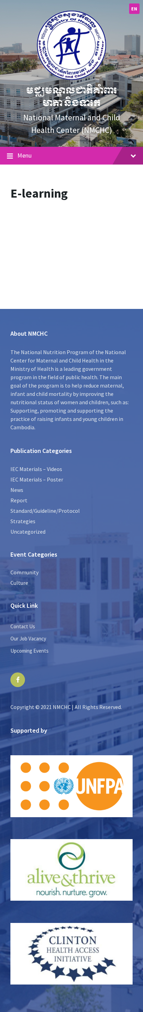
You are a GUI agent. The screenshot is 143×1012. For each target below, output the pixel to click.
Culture (19, 582)
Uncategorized (27, 531)
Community (24, 572)
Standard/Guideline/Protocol (45, 510)
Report (18, 500)
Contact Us (22, 626)
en (134, 9)
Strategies (22, 521)
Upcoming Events (29, 650)
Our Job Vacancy (28, 638)
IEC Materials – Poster (36, 479)
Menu (24, 155)
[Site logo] (71, 77)
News (16, 489)
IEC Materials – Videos (36, 468)
